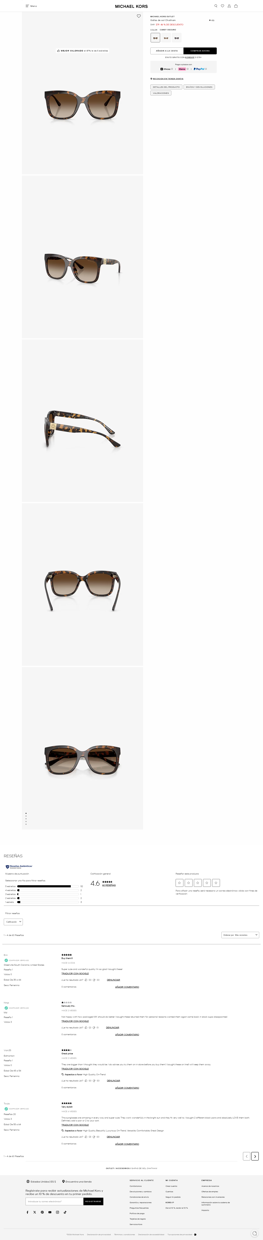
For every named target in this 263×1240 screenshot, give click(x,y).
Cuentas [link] (169, 1191)
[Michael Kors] (131, 6)
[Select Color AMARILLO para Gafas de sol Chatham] (166, 37)
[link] (27, 1212)
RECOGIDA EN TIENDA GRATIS (168, 79)
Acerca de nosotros (210, 1186)
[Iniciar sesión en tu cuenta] (229, 5)
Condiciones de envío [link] (139, 1197)
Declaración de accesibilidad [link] (151, 1234)
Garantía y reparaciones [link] (140, 1202)
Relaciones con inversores (213, 1197)
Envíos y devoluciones (199, 87)
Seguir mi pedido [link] (173, 1197)
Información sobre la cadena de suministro (216, 1203)
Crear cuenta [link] (171, 1186)
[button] (254, 1233)
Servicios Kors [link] (136, 1224)
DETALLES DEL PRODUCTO (166, 87)
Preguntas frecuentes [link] (139, 1208)
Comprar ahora (200, 51)
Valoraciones (161, 93)
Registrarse (93, 1201)
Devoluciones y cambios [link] (140, 1191)
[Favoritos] (222, 5)
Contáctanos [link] (136, 1186)
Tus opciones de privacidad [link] (180, 1234)
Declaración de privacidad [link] (99, 1234)
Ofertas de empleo (210, 1191)
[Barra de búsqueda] (215, 5)
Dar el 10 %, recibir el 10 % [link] (177, 1208)
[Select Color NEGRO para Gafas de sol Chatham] (176, 37)
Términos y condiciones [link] (124, 1234)
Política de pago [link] (137, 1213)
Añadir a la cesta (167, 51)
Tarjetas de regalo (138, 1219)
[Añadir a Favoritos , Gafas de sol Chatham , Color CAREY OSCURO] (139, 16)
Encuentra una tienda (78, 1181)
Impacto (205, 1210)
